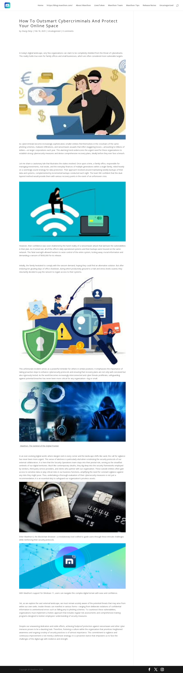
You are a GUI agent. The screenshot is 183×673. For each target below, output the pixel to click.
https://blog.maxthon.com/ (59, 5)
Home (40, 5)
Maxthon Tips (132, 5)
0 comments (68, 31)
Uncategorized (166, 5)
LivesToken (99, 5)
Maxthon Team (115, 5)
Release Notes (149, 5)
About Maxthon (83, 5)
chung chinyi (27, 31)
